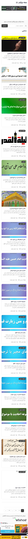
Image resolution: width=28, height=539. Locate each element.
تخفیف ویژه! (7, 531)
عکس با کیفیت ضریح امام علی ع (17, 208)
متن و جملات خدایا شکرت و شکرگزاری (16, 53)
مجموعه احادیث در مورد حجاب (18, 395)
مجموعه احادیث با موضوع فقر (18, 426)
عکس (24, 193)
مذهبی (23, 162)
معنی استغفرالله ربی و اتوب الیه (17, 240)
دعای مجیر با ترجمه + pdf (19, 364)
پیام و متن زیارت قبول (20, 333)
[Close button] (27, 523)
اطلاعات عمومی (22, 38)
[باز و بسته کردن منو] (17, 2)
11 (9, 510)
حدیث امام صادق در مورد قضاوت (17, 457)
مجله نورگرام (23, 2)
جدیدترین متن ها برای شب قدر (17, 146)
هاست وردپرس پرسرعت (11, 516)
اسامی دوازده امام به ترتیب (19, 115)
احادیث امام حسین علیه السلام (17, 271)
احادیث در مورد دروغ (20, 488)
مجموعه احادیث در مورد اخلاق (18, 301)
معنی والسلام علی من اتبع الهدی (17, 178)
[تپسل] (0, 534)
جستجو (4, 26)
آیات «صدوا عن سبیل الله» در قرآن (17, 84)
